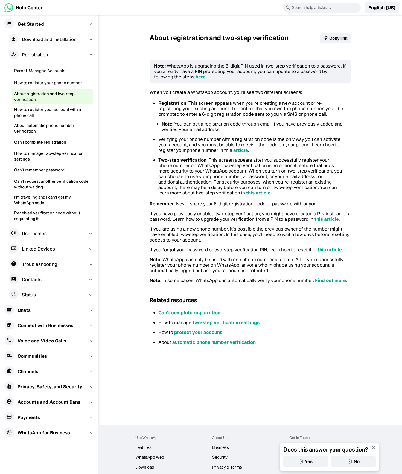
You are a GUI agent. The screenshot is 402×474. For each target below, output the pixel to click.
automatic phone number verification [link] (214, 342)
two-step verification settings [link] (225, 322)
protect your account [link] (198, 332)
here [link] (201, 77)
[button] (382, 7)
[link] (23, 7)
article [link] (240, 150)
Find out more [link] (330, 280)
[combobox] (325, 8)
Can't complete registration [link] (189, 313)
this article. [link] (259, 193)
